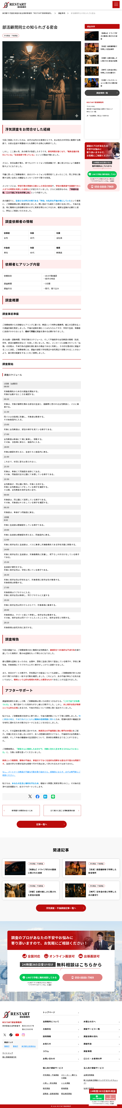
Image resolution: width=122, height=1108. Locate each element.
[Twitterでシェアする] (30, 797)
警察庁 (7, 1046)
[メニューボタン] (116, 4)
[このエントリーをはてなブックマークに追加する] (45, 797)
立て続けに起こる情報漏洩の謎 (62, 810)
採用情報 (47, 1036)
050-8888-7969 (103, 186)
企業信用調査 (89, 1075)
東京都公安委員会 (29, 1046)
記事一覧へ (41, 824)
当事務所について (51, 1021)
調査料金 (88, 1043)
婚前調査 (46, 1088)
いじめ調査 (65, 1083)
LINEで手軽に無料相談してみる (104, 174)
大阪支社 (47, 1028)
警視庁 (15, 1046)
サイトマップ (7, 1053)
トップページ (49, 1012)
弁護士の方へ (90, 1021)
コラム (46, 1051)
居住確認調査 (66, 1093)
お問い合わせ (49, 1058)
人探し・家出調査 (50, 1083)
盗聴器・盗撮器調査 (51, 1093)
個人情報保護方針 (9, 1057)
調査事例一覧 (102, 92)
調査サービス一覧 (92, 1028)
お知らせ (47, 1043)
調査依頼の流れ (91, 1036)
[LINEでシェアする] (53, 797)
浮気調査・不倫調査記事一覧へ (61, 908)
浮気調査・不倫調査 (11, 36)
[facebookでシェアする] (37, 797)
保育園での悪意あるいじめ (22, 810)
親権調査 (64, 1088)
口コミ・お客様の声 (93, 1058)
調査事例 (88, 1051)
